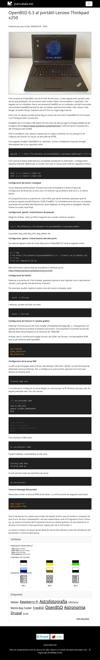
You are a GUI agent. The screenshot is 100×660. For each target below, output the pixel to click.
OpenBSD (54, 607)
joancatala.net (23, 4)
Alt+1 (23, 585)
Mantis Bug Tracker (21, 607)
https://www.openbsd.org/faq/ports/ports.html (30, 270)
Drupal (16, 612)
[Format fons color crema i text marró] (49, 570)
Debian (15, 602)
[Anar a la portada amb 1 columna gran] (23, 579)
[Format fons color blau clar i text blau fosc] (23, 570)
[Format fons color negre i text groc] (49, 562)
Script (25, 613)
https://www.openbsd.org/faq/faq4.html (42, 126)
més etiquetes (82, 618)
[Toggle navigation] (89, 3)
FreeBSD (38, 608)
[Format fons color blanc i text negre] (75, 570)
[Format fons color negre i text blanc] (23, 562)
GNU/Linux (73, 602)
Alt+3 (75, 585)
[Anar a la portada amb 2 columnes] (49, 579)
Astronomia (74, 607)
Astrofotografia (53, 601)
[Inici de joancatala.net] (11, 4)
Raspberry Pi (29, 602)
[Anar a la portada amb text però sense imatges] (75, 579)
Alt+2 (49, 585)
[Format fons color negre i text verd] (75, 562)
